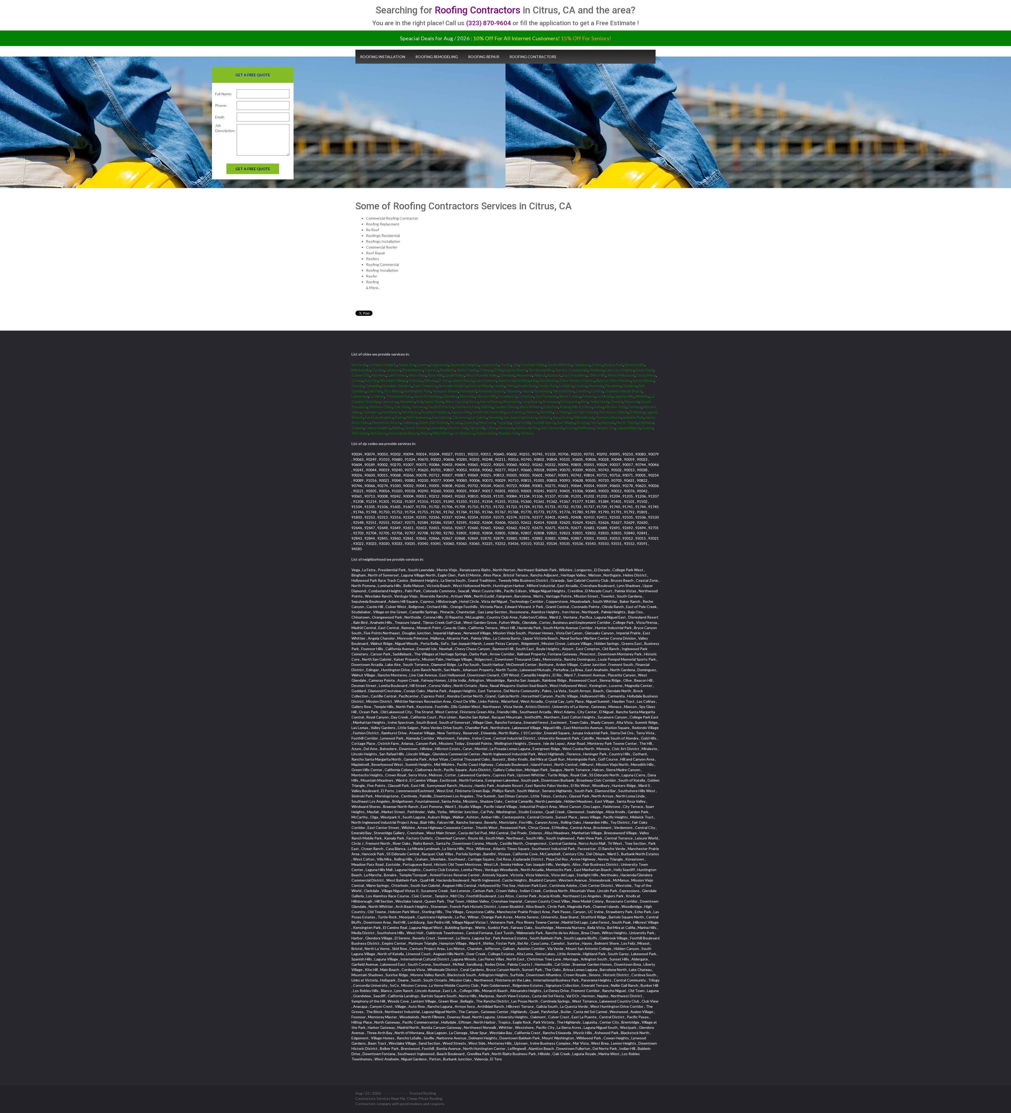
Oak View (402, 406)
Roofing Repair (483, 56)
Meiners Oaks (380, 406)
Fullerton (550, 406)
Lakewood (359, 396)
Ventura (527, 433)
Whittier (642, 396)
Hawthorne (548, 380)
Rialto (399, 417)
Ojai (516, 364)
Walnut (540, 375)
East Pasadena (575, 375)
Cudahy (357, 428)
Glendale (507, 375)
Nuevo (425, 433)
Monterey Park (467, 406)
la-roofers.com (395, 1093)
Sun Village (566, 422)
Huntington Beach (403, 433)
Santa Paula (433, 401)
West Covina (570, 396)
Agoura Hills (461, 412)
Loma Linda (490, 364)
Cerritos (582, 391)
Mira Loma (487, 422)
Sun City (371, 380)
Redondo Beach (491, 391)
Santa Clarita (467, 370)
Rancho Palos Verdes (613, 380)
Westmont (511, 401)
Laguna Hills (624, 396)
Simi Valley (359, 433)
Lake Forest (397, 375)
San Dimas (378, 433)
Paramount (507, 396)
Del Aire (546, 412)
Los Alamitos (463, 433)
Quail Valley (454, 375)
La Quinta (479, 417)
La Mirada (605, 396)
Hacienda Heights (464, 364)
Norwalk (608, 422)
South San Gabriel (433, 422)
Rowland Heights (435, 412)
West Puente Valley (482, 375)
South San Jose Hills (488, 412)
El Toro (444, 380)
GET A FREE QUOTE (252, 168)
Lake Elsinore (486, 380)
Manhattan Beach (386, 422)
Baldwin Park (633, 417)
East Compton (425, 385)
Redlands (447, 370)
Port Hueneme (418, 417)
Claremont (460, 417)
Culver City (360, 375)
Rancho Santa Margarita (517, 380)
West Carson (456, 401)
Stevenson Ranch (613, 412)
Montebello (360, 370)
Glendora (450, 396)
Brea (584, 401)
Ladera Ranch (462, 380)
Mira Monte (442, 433)
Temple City (605, 428)
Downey (470, 422)
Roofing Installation (382, 56)
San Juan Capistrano (520, 417)
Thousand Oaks (399, 396)
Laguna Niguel (628, 428)
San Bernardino (541, 370)
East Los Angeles (379, 417)
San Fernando (546, 396)
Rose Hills (436, 375)
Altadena (378, 375)
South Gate (527, 385)
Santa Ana (407, 364)
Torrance (418, 406)
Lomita (499, 385)
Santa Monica (643, 380)
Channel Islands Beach (623, 391)
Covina (357, 380)
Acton (571, 428)
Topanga (504, 422)
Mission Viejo (616, 406)
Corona (378, 370)
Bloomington (412, 370)
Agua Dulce (562, 417)
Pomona (589, 396)
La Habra (566, 385)
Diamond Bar (486, 433)
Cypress (431, 370)
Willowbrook (583, 417)
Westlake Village (393, 380)
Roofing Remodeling (436, 56)
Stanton (415, 380)
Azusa (527, 391)
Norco (473, 401)
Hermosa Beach (608, 417)
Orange (485, 370)
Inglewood (439, 364)
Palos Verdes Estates (576, 380)
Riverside (467, 396)
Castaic (357, 385)
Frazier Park (547, 385)
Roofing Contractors (478, 10)
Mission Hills (487, 396)
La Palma (562, 412)
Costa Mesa (646, 375)
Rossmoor (551, 401)
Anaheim (596, 370)
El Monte (637, 412)
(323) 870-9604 (488, 23)
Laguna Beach (515, 370)
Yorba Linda (599, 401)
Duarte (647, 428)
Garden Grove (506, 406)
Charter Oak (457, 428)
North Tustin (627, 422)
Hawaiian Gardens (397, 385)
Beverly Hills (635, 364)
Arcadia (456, 422)
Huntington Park (417, 391)
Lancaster (390, 401)
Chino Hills (597, 375)
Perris (595, 422)
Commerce (371, 412)
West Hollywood (621, 375)
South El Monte (440, 406)
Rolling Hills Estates (576, 406)
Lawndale (437, 428)
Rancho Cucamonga (571, 370)
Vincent (531, 412)
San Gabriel (441, 417)
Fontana (635, 406)
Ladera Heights (377, 428)
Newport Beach (445, 391)
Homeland (468, 391)
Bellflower (585, 428)
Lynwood (393, 370)
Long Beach (531, 401)
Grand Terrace (416, 428)
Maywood (524, 375)
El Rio (498, 370)
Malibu (397, 428)
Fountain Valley (533, 364)
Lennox (423, 364)
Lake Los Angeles (620, 370)
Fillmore (430, 380)
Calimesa (409, 422)
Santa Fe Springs (427, 396)
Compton (526, 396)
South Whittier (559, 364)
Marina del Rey (527, 428)
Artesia (582, 422)
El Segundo (570, 401)
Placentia (632, 401)
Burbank (554, 375)
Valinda (487, 406)
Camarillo (372, 385)
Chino (511, 385)
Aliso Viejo (417, 375)
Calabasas (581, 364)
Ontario (544, 417)
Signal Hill (477, 428)
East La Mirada (480, 385)
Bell (420, 401)
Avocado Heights (453, 385)
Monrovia (595, 385)
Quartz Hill (521, 422)
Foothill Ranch (543, 422)
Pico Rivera (393, 391)
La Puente (515, 412)
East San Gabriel (584, 412)
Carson (581, 385)
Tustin (505, 364)
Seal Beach (391, 412)
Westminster (563, 391)
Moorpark (506, 428)
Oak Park (374, 391)
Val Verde (359, 364)
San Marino (411, 412)
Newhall (495, 417)
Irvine (598, 406)
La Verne (377, 396)
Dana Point (645, 370)
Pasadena (613, 385)
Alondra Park (508, 433)
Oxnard (616, 401)
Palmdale (513, 391)
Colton (597, 364)
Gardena (630, 385)
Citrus (491, 428)
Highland (646, 422)
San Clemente (552, 428)
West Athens (530, 406)
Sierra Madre (490, 401)
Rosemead (542, 391)
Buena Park (613, 364)
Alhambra (407, 401)
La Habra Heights (383, 364)
